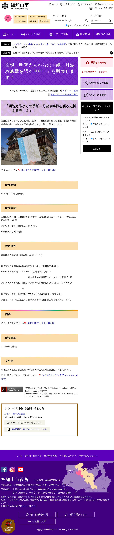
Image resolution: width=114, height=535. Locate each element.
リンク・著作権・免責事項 (28, 456)
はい (87, 124)
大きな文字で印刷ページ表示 (64, 94)
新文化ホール (20, 17)
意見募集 (32, 21)
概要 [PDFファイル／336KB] (41, 323)
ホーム (10, 34)
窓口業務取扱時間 (39, 514)
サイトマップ (86, 4)
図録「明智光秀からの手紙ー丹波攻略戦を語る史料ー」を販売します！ (46, 52)
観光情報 (85, 34)
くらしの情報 (33, 34)
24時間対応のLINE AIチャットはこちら (29, 429)
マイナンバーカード (37, 17)
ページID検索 (96, 16)
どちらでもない (99, 124)
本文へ (55, 4)
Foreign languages (105, 4)
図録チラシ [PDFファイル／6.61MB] (38, 170)
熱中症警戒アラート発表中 (94, 72)
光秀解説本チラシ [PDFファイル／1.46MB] (39, 377)
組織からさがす (35, 44)
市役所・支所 (39, 521)
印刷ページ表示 (70, 91)
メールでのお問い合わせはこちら (26, 422)
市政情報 (106, 34)
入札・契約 (44, 21)
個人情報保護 (50, 456)
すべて (70, 26)
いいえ (85, 127)
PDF (87, 26)
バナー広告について (88, 456)
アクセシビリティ (68, 456)
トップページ (19, 44)
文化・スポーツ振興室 (55, 44)
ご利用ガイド (69, 4)
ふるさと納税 (20, 21)
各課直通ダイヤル (78, 514)
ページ (79, 26)
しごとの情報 (60, 34)
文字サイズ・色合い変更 (103, 8)
